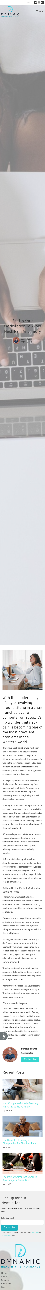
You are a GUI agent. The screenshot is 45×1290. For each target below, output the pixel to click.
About (4, 1276)
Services (5, 1280)
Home (4, 1273)
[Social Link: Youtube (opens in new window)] (42, 2)
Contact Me (30, 1059)
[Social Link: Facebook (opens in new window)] (35, 2)
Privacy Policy (35, 1232)
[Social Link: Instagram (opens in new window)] (39, 2)
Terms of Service (5, 1235)
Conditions (6, 1283)
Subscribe (9, 1227)
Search (29, 2)
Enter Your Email (7, 1218)
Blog (3, 1287)
